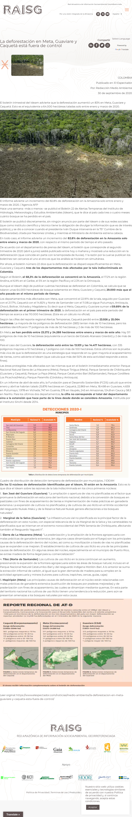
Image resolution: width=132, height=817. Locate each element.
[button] (117, 14)
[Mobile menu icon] (127, 10)
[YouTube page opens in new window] (107, 14)
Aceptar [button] (92, 807)
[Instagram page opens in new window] (98, 14)
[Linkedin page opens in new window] (103, 14)
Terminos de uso (59, 792)
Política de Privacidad (37, 792)
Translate (125, 49)
